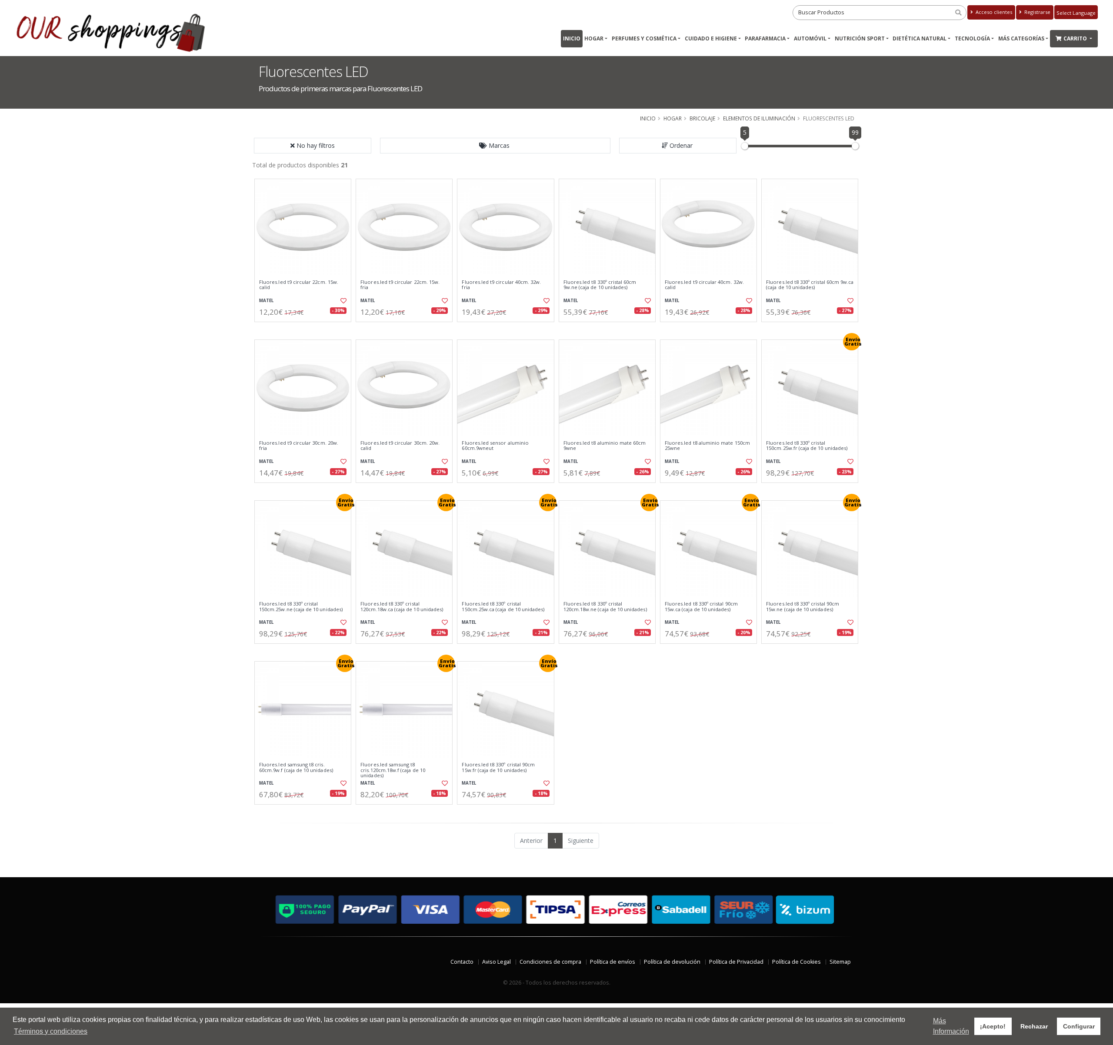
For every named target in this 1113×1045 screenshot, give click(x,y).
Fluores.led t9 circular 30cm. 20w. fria (298, 445)
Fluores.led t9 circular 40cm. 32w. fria (501, 285)
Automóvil (810, 38)
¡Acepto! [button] (993, 1026)
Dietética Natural (919, 38)
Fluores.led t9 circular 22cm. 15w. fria (400, 285)
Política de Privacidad (736, 961)
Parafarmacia (765, 38)
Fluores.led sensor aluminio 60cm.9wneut (495, 445)
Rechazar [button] (1034, 1026)
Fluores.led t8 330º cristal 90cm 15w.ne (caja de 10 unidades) (802, 606)
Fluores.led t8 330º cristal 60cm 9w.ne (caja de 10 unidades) (599, 285)
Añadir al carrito (306, 329)
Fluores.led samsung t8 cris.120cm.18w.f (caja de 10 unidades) (392, 770)
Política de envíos (612, 961)
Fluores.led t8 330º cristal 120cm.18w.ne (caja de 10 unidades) (605, 606)
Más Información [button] (951, 1026)
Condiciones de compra (550, 961)
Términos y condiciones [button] (50, 1031)
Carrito (1075, 38)
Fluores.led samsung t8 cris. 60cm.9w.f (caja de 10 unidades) (296, 767)
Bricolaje (702, 118)
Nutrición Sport (860, 38)
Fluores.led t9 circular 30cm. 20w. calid (400, 445)
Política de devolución (672, 961)
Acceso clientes (993, 12)
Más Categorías (1021, 38)
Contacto (461, 961)
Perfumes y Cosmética (644, 38)
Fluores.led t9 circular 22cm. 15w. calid (298, 285)
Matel (266, 300)
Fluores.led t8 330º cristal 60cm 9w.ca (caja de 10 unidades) (809, 285)
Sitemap (840, 961)
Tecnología (972, 38)
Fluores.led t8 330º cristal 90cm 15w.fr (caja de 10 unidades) (498, 767)
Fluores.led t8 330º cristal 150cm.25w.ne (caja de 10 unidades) (301, 606)
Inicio (571, 38)
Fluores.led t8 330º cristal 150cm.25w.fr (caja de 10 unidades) (806, 445)
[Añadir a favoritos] (343, 301)
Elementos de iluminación (759, 118)
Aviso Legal (496, 961)
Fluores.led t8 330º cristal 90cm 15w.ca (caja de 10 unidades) (701, 606)
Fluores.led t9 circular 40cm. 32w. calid (704, 285)
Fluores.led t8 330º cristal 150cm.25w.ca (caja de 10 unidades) (503, 606)
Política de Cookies (796, 961)
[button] (495, 145)
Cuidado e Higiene (711, 38)
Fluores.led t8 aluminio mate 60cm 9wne (604, 445)
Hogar (593, 38)
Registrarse (1036, 12)
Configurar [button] (1079, 1026)
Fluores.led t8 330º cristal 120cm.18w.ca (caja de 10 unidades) (401, 606)
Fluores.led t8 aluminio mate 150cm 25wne (707, 445)
